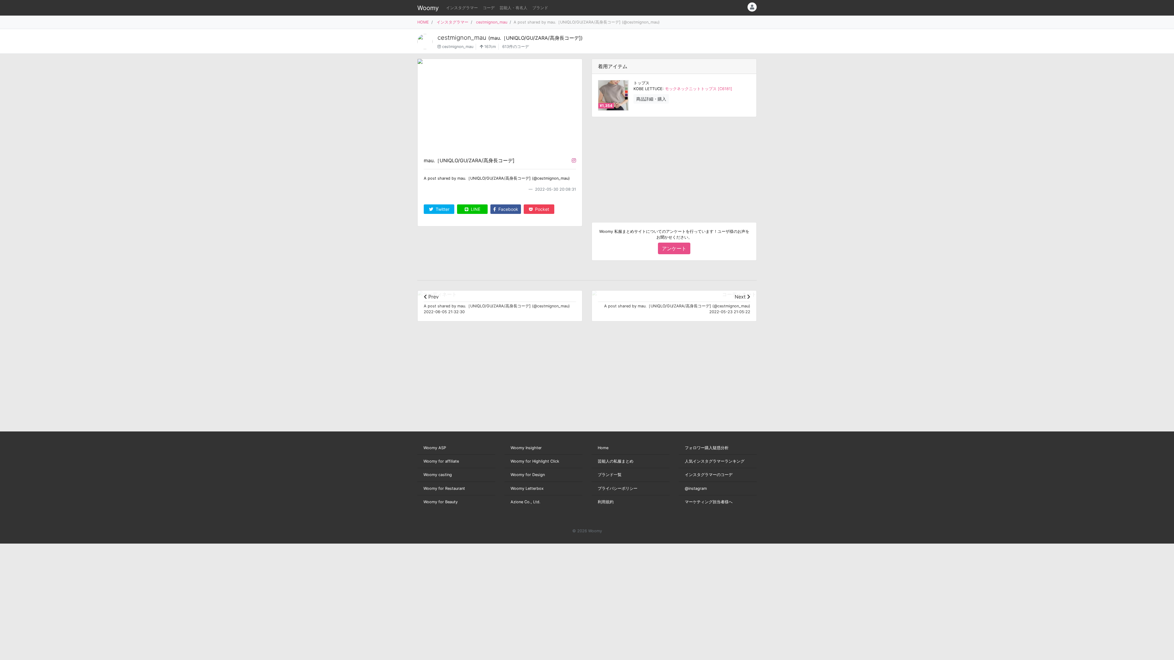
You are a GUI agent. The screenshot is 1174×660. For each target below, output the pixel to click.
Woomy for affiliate (441, 461)
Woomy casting (437, 474)
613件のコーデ (515, 46)
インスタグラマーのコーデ (709, 474)
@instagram (696, 488)
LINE (475, 209)
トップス (641, 83)
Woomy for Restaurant (444, 488)
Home (603, 448)
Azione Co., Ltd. (526, 502)
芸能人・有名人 (513, 8)
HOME (423, 22)
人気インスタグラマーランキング (714, 461)
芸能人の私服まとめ (615, 461)
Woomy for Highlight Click (535, 461)
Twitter (441, 209)
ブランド (540, 8)
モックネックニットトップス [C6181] (698, 88)
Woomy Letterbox (527, 488)
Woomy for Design (528, 474)
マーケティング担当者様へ (709, 502)
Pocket (541, 209)
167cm (489, 46)
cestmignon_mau (491, 22)
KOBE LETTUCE (648, 88)
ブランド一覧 (610, 474)
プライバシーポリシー (617, 488)
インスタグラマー (462, 8)
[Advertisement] (674, 164)
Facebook (507, 209)
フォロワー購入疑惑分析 (707, 448)
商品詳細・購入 (651, 98)
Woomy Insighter (526, 448)
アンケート (674, 248)
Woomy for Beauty (440, 502)
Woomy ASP (434, 448)
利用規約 (606, 502)
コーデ (489, 8)
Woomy (428, 8)
